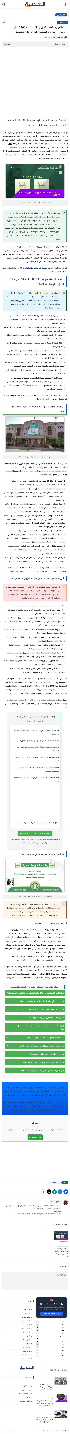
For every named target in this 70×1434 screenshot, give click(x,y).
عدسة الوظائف (62, 22)
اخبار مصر (27, 1313)
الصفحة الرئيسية (25, 1386)
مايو (63, 1347)
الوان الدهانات (26, 1340)
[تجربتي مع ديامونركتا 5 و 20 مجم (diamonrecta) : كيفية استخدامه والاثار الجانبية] (61, 1398)
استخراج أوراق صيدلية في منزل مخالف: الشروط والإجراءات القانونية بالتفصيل (45, 1386)
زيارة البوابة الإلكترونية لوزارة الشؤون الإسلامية (35, 833)
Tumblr (53, 1213)
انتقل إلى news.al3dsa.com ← (51, 1313)
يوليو (63, 1321)
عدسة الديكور (26, 1351)
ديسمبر (62, 1336)
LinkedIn (58, 1213)
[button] (60, 1191)
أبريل (63, 1324)
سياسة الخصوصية (25, 1401)
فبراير (63, 1330)
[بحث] (3, 4)
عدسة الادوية (26, 1347)
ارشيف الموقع (26, 1389)
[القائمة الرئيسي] (66, 4)
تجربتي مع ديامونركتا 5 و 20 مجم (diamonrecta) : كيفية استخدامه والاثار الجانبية (45, 1403)
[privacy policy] (6, 1430)
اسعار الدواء (57, 1211)
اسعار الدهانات (26, 1317)
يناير (63, 1333)
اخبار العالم (27, 1309)
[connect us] (9, 1430)
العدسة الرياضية (25, 1328)
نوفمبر (62, 1338)
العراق (28, 1336)
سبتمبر (62, 1341)
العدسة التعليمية (25, 1321)
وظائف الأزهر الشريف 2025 (34, 268)
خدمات (28, 1343)
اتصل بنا (28, 1405)
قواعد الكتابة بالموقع (24, 1393)
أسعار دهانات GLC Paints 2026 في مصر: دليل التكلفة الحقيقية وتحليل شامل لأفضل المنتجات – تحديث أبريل (44, 1419)
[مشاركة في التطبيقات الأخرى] (43, 1191)
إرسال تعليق (61, 1275)
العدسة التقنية (26, 1324)
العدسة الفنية (26, 1332)
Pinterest (47, 1213)
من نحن (28, 1397)
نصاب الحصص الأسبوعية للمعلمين (37, 690)
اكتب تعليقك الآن (35, 1137)
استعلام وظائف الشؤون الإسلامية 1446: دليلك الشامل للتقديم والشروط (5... (61, 1251)
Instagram (40, 1213)
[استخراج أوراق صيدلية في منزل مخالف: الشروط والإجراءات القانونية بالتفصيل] (61, 1381)
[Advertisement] (35, 66)
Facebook (28, 1213)
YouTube (21, 1213)
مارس (62, 1327)
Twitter (34, 1213)
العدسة (45, 1431)
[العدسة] (35, 4)
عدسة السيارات (25, 1355)
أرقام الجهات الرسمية (40, 978)
